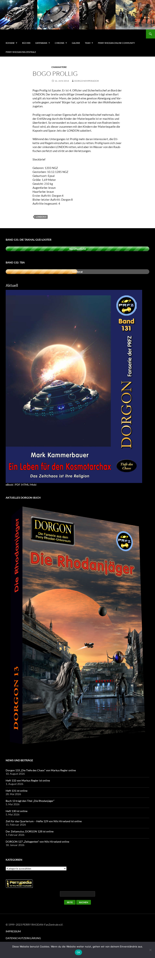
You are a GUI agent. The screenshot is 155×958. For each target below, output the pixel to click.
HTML (25, 484)
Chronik (59, 43)
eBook (9, 484)
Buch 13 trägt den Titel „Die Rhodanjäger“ (30, 800)
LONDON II (41, 217)
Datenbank (41, 43)
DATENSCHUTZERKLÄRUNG (23, 938)
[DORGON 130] (74, 386)
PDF (17, 484)
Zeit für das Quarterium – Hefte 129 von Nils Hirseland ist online (44, 821)
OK (78, 952)
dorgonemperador (86, 80)
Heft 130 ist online (16, 811)
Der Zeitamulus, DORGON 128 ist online (29, 831)
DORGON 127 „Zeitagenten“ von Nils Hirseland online (37, 841)
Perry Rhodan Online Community (116, 43)
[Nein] (150, 950)
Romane (10, 43)
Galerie (76, 43)
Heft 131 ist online (16, 790)
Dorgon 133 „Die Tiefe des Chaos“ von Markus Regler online (41, 770)
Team (87, 43)
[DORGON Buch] (77, 626)
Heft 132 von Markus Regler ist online (28, 780)
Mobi (33, 484)
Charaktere (59, 67)
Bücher (26, 43)
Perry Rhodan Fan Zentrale (21, 52)
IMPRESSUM (13, 931)
